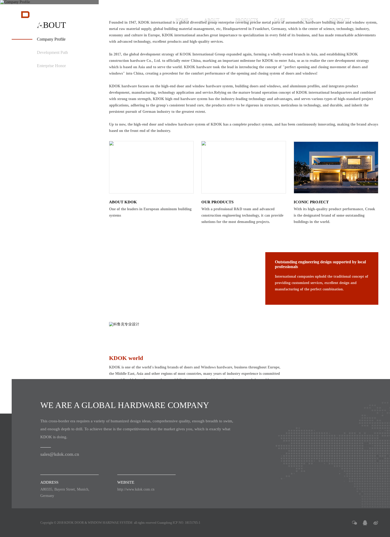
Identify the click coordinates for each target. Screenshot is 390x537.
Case (279, 19)
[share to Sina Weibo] (375, 522)
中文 (370, 19)
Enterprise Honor (51, 65)
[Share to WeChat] (354, 522)
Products (246, 19)
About (211, 19)
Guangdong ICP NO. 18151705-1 (178, 523)
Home (182, 19)
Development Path (52, 52)
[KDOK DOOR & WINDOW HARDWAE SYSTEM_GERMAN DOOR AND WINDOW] (30, 19)
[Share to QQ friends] (365, 522)
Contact (339, 19)
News (307, 19)
